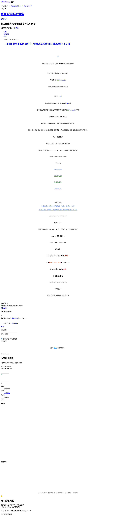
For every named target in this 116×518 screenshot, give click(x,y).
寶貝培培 (4, 308)
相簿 (5, 32)
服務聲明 (75, 492)
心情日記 (15, 28)
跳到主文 (4, 19)
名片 (5, 36)
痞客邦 (14, 318)
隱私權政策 (68, 492)
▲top (2, 326)
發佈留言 (3, 341)
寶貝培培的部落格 (12, 14)
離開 (10, 514)
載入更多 (3, 330)
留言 (17, 318)
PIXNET (44, 492)
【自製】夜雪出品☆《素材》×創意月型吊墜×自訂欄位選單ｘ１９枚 (37, 44)
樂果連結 (15, 323)
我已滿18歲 (4, 514)
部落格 (6, 34)
